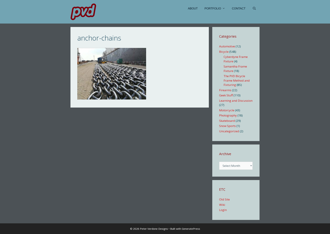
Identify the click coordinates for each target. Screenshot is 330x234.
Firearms (225, 90)
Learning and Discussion (235, 101)
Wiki (222, 205)
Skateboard (227, 121)
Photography (228, 115)
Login (223, 210)
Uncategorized (229, 131)
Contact (238, 8)
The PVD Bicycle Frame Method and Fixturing (237, 80)
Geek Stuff (226, 95)
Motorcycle (226, 110)
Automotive (227, 46)
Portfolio (213, 8)
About (193, 8)
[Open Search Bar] (254, 8)
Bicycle (224, 52)
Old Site (224, 199)
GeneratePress (191, 228)
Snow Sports (227, 126)
